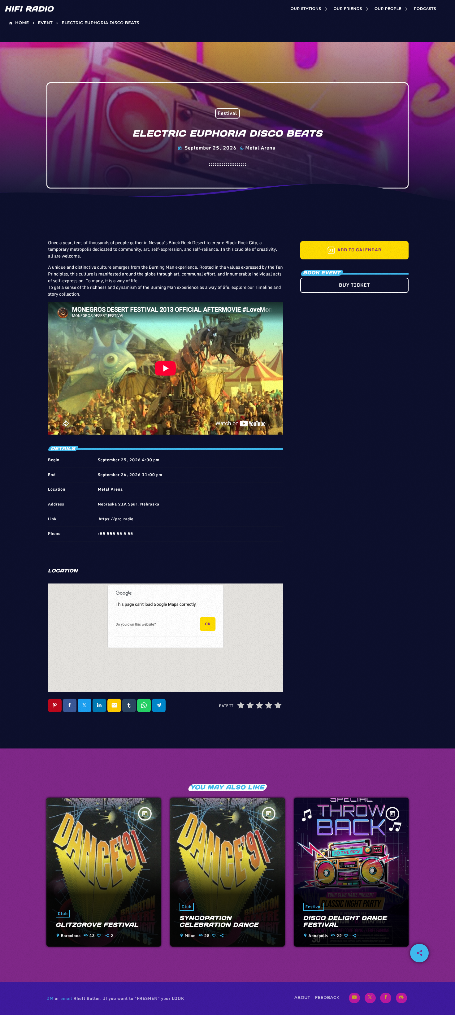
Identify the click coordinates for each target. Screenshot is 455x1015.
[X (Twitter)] (370, 998)
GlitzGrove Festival (97, 925)
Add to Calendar (359, 249)
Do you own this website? (136, 624)
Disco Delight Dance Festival (345, 921)
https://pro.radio (116, 519)
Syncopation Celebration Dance (219, 921)
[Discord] (401, 998)
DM (50, 998)
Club (63, 913)
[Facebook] (385, 998)
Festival (227, 113)
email (66, 998)
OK (207, 624)
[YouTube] (354, 998)
